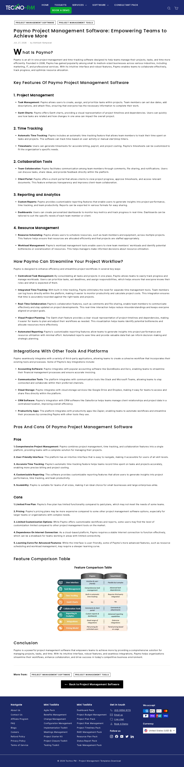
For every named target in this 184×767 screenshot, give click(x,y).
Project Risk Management (90, 723)
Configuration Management (58, 723)
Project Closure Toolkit (55, 741)
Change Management (55, 719)
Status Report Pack (87, 741)
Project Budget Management (92, 714)
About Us (15, 710)
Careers (15, 732)
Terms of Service (19, 745)
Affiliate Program (19, 719)
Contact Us (16, 714)
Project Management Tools (76, 23)
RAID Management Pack (89, 732)
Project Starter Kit (53, 736)
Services (78, 5)
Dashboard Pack (85, 710)
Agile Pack (49, 710)
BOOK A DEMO (61, 10)
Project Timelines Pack (89, 727)
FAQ (13, 723)
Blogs (14, 727)
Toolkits (60, 5)
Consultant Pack (126, 5)
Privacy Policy (18, 741)
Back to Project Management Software (94, 684)
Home (45, 5)
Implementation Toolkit (56, 727)
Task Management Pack (89, 745)
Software (99, 5)
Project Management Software (35, 23)
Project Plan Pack (86, 719)
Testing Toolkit (51, 745)
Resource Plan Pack (87, 736)
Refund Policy (18, 736)
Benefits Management (55, 714)
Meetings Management (55, 732)
